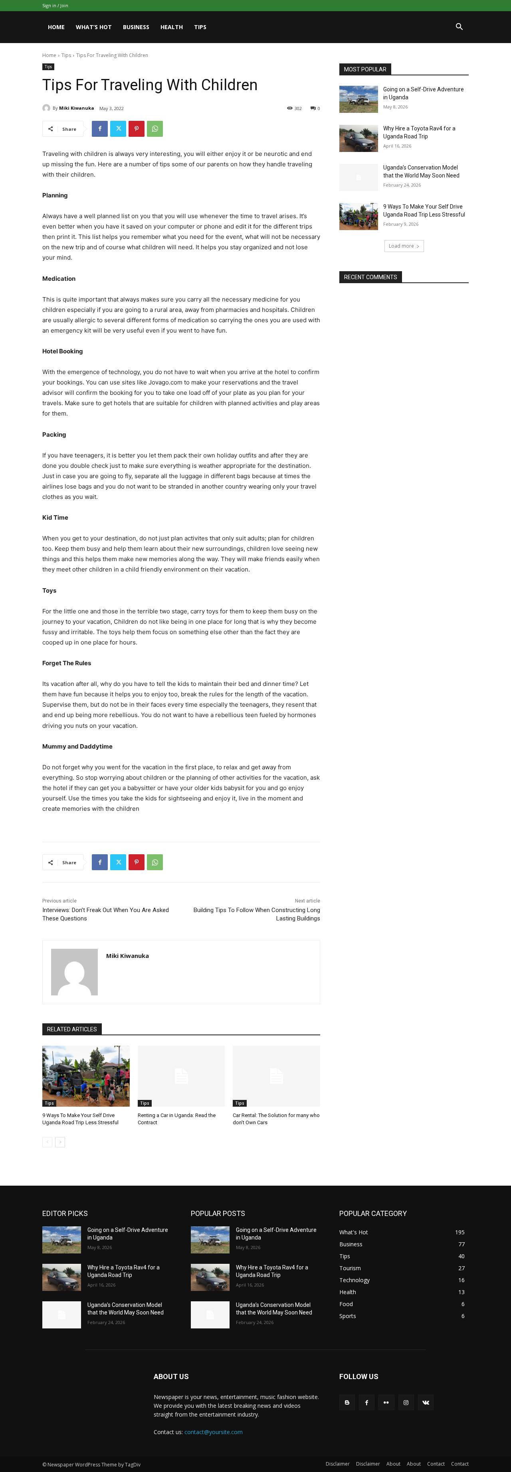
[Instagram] (406, 1402)
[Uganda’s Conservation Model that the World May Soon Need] (358, 177)
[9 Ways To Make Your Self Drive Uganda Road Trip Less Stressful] (86, 1076)
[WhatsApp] (155, 129)
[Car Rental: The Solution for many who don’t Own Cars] (276, 1076)
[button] (459, 28)
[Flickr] (386, 1402)
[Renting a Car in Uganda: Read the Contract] (181, 1076)
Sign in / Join (55, 5)
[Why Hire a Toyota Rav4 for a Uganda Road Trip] (358, 138)
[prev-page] (47, 1142)
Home (56, 27)
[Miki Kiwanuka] (47, 108)
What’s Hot (94, 27)
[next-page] (60, 1142)
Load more (401, 245)
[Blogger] (347, 1402)
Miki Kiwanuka (76, 108)
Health (171, 27)
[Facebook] (100, 129)
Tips (200, 27)
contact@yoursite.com (213, 1432)
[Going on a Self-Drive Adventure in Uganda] (358, 99)
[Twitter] (118, 129)
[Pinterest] (137, 129)
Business (136, 27)
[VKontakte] (426, 1402)
